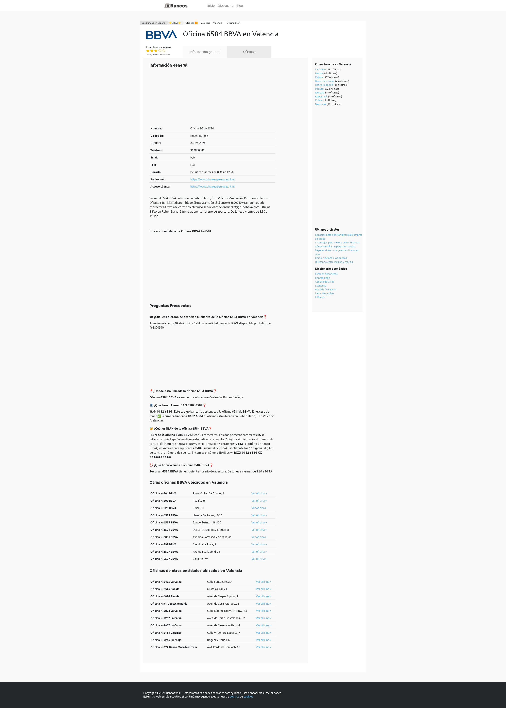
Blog (239, 5)
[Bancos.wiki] (176, 5)
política (234, 696)
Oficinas (249, 52)
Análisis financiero (325, 289)
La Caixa (320, 69)
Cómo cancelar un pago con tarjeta (335, 246)
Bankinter (320, 104)
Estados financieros (326, 273)
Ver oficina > (259, 493)
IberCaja (320, 92)
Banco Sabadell (324, 84)
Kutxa (318, 100)
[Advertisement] (212, 96)
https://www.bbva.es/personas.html (212, 179)
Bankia (319, 73)
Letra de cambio (324, 293)
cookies (248, 696)
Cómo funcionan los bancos (331, 257)
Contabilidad (322, 277)
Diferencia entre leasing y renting (334, 261)
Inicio (211, 5)
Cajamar (320, 77)
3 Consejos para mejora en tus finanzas (337, 242)
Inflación (320, 297)
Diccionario (225, 5)
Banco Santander (325, 81)
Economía (320, 285)
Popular (319, 88)
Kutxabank (321, 96)
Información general (205, 52)
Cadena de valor (324, 281)
